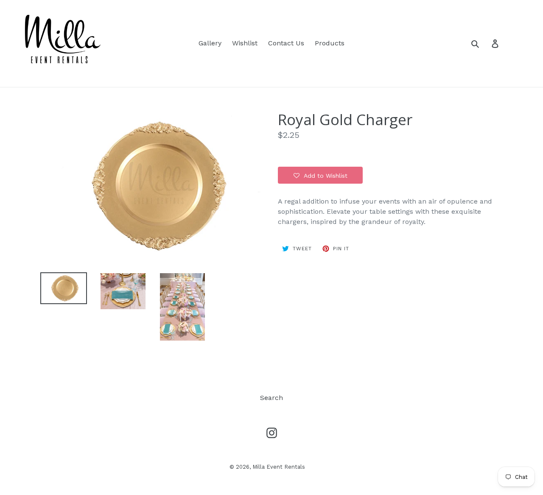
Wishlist (245, 43)
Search (271, 398)
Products (329, 43)
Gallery (210, 43)
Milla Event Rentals (278, 467)
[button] (320, 175)
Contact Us (286, 43)
